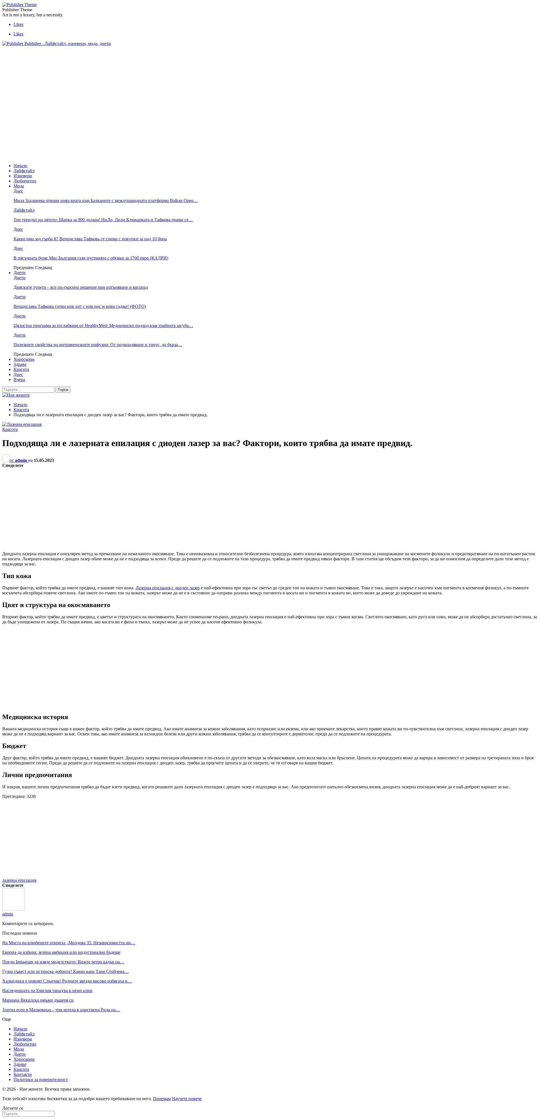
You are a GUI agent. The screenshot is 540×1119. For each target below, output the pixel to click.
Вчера (19, 379)
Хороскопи (24, 359)
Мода (19, 185)
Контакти (23, 1074)
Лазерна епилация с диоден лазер (168, 587)
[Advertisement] (104, 63)
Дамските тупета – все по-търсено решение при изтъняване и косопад (81, 287)
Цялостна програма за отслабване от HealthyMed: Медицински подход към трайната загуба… (103, 325)
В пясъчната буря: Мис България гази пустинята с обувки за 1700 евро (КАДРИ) (91, 258)
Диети (20, 272)
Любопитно (25, 180)
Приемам (162, 1098)
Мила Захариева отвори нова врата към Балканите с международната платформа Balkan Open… (106, 200)
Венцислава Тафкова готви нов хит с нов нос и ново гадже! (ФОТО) (80, 306)
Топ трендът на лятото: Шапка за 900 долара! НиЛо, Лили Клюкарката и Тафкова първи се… (103, 219)
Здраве (20, 364)
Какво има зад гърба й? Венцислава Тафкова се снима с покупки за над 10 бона (90, 238)
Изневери (23, 175)
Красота (21, 369)
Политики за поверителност (41, 1079)
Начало (20, 165)
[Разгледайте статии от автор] (13, 909)
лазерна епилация (19, 880)
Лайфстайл (24, 170)
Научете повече (187, 1098)
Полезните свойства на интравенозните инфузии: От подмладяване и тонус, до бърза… (98, 344)
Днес (18, 191)
